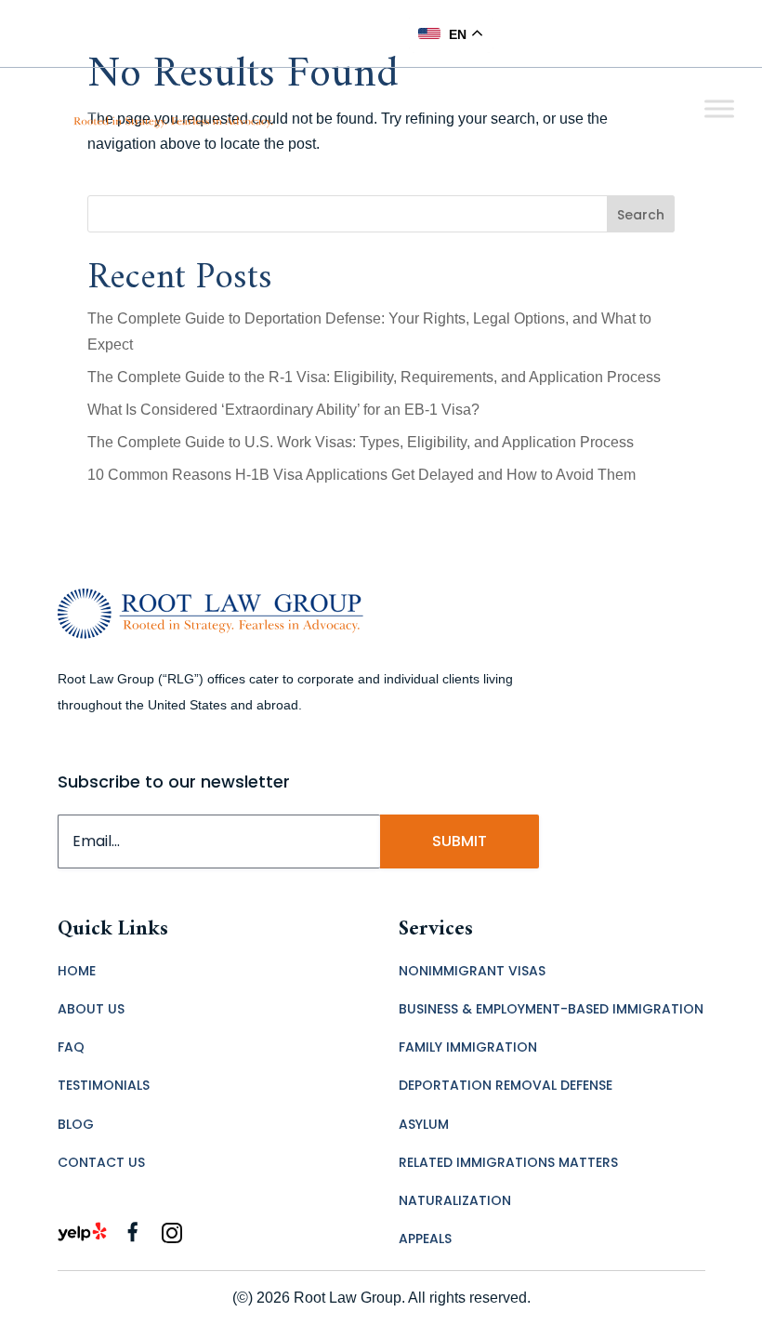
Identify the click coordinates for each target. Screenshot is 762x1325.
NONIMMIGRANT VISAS (472, 970)
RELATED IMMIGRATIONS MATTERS (508, 1162)
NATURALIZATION (455, 1200)
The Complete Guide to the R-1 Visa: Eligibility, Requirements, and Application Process (374, 377)
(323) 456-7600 (339, 33)
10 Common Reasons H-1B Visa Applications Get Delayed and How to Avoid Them (361, 475)
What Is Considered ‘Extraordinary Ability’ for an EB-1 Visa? (283, 409)
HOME (77, 970)
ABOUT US (91, 1009)
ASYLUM (424, 1124)
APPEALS (425, 1238)
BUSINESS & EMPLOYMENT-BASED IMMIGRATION (551, 1009)
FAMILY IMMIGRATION (468, 1047)
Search (640, 214)
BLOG (76, 1124)
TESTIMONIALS (104, 1085)
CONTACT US (101, 1162)
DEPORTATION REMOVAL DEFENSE (505, 1085)
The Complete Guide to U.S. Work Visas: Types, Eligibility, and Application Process (360, 442)
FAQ (71, 1047)
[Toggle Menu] (719, 108)
